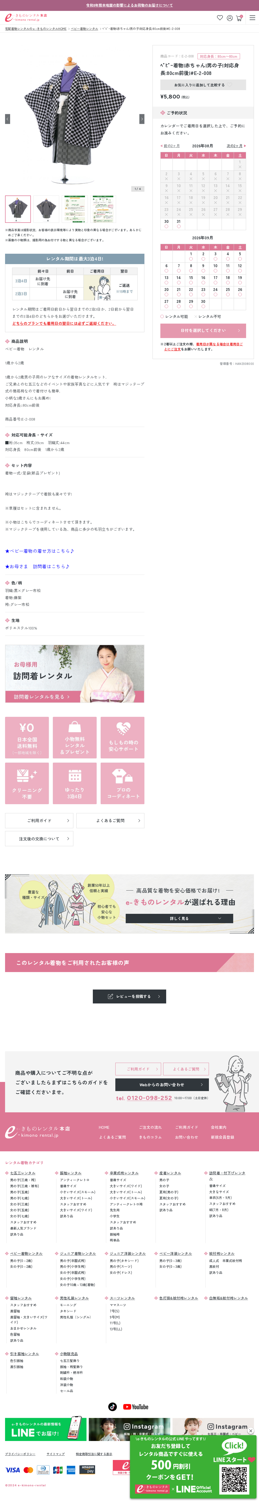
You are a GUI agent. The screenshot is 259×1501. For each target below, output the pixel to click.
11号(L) (115, 1322)
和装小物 (66, 1378)
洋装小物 (66, 1384)
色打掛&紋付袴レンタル (178, 1297)
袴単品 (115, 1240)
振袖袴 (115, 1234)
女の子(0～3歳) (170, 1266)
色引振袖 (16, 1360)
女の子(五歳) (19, 1210)
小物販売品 (69, 1353)
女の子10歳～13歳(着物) (77, 1284)
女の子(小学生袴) (72, 1278)
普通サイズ (68, 1185)
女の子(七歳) (19, 1216)
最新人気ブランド (23, 1228)
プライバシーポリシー (20, 1454)
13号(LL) (116, 1329)
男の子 (164, 1179)
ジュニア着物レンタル (78, 1253)
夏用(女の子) (168, 1198)
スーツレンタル (122, 1297)
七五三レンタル (22, 1172)
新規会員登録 (222, 1137)
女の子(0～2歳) (21, 1266)
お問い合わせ (186, 1137)
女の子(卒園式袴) (72, 1272)
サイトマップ (56, 1454)
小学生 (115, 1216)
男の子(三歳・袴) (23, 1179)
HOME (104, 1127)
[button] (251, 1431)
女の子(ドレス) (121, 1272)
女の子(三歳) (19, 1204)
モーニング (68, 1304)
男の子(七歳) (19, 1198)
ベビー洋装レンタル (175, 1253)
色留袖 (15, 1334)
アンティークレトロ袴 (126, 1204)
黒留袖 (15, 1311)
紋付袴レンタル (221, 1253)
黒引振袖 (16, 1366)
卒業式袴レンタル (124, 1172)
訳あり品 (16, 1234)
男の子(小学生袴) (72, 1266)
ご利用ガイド (186, 1127)
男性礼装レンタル (74, 1297)
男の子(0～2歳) (21, 1260)
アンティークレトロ (75, 1179)
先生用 (115, 1210)
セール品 (66, 1390)
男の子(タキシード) (124, 1260)
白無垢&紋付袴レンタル (228, 1297)
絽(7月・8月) (218, 1209)
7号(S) (114, 1311)
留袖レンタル (21, 1297)
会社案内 (218, 1127)
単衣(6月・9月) (220, 1197)
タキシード (68, 1311)
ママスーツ (118, 1304)
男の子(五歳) (19, 1192)
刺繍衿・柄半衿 (71, 1372)
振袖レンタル (71, 1172)
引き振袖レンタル (24, 1353)
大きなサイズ (219, 1191)
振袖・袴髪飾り (71, 1366)
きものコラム (150, 1137)
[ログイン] (230, 17)
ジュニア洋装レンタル (128, 1253)
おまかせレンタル (23, 1328)
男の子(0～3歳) (170, 1260)
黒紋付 (214, 1266)
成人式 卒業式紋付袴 (225, 1260)
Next (141, 119)
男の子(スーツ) (121, 1266)
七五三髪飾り (70, 1360)
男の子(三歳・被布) (24, 1185)
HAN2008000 (244, 363)
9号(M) (115, 1317)
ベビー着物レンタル (26, 1253)
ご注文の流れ (150, 1127)
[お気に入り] (220, 17)
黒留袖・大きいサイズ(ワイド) (29, 1320)
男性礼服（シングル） (76, 1317)
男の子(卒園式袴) (72, 1260)
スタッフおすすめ (23, 1222)
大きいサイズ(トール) (76, 1198)
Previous (7, 119)
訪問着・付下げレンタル (227, 1175)
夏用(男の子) (168, 1192)
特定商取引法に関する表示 (94, 1454)
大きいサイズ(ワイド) (76, 1210)
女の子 (164, 1185)
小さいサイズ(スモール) (77, 1192)
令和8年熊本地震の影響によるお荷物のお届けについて (129, 5)
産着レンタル (170, 1172)
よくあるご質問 (112, 1137)
